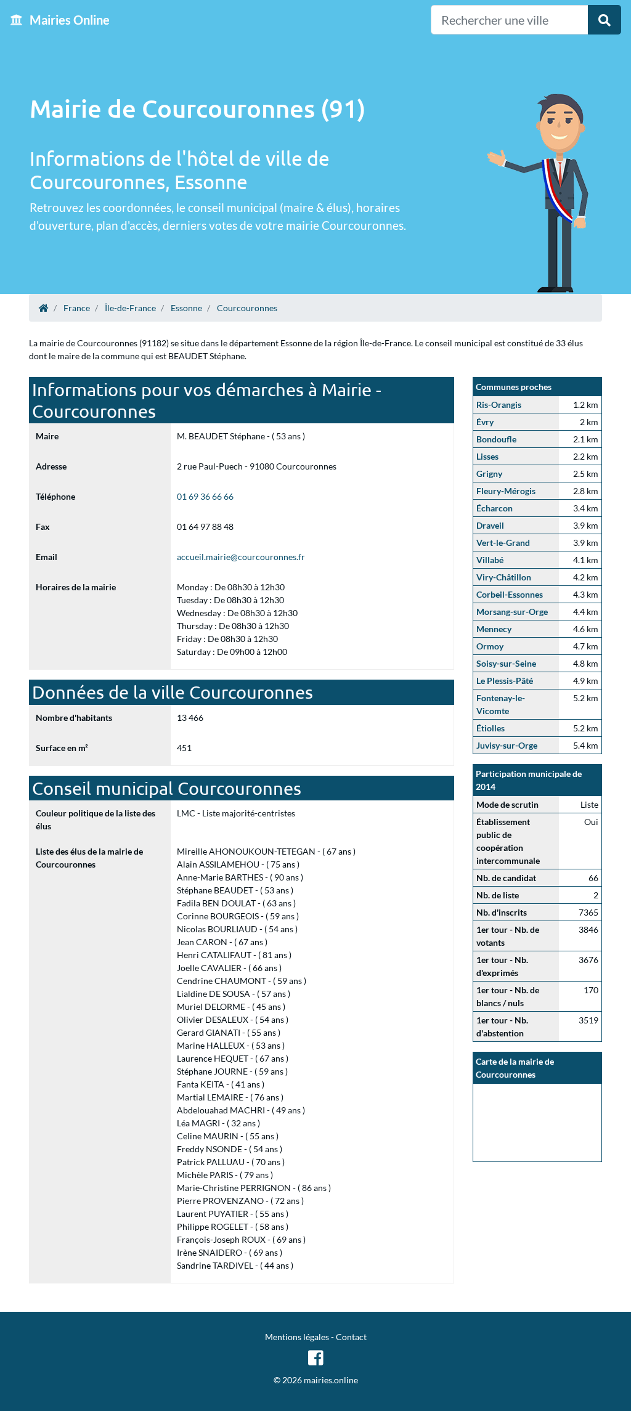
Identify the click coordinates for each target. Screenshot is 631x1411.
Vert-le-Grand (503, 542)
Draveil (490, 525)
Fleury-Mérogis (505, 491)
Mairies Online (68, 19)
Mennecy (493, 629)
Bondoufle (496, 439)
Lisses (487, 456)
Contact (351, 1337)
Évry (485, 422)
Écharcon (494, 508)
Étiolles (490, 728)
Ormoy (489, 646)
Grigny (489, 473)
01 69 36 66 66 (205, 496)
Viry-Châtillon (503, 577)
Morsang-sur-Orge (512, 611)
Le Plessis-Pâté (504, 680)
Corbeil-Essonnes (509, 594)
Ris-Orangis (498, 404)
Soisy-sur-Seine (506, 663)
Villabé (489, 560)
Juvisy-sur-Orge (506, 745)
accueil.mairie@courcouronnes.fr (241, 556)
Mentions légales (297, 1337)
